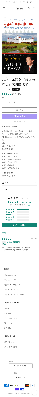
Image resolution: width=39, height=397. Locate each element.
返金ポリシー (9, 323)
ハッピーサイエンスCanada (14, 295)
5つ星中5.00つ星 (25, 202)
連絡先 (6, 308)
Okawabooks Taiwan (11, 280)
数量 (3, 98)
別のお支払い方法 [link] (19, 121)
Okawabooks (16, 393)
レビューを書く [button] (19, 225)
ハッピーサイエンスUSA (12, 290)
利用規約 (7, 313)
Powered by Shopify (25, 393)
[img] (7, 239)
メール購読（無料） (11, 347)
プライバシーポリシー (12, 318)
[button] (4, 8)
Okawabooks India (10, 275)
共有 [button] (5, 189)
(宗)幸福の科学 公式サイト (13, 285)
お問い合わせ (9, 342)
